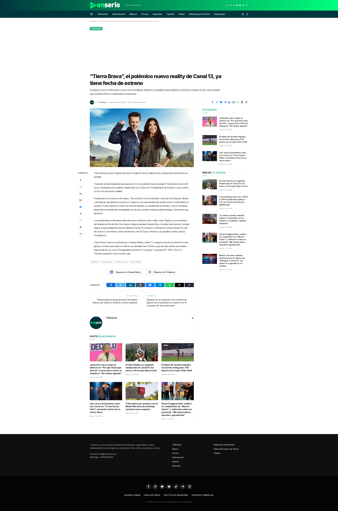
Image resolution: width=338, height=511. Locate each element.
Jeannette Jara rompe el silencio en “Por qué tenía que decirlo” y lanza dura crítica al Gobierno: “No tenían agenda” (106, 369)
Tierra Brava (135, 262)
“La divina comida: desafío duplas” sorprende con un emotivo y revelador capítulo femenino (232, 219)
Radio (182, 14)
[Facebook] (80, 180)
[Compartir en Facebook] (212, 102)
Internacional (118, 14)
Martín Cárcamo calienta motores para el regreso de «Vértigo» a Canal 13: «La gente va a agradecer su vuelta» (232, 260)
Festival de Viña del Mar (224, 445)
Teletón (217, 453)
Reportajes (219, 14)
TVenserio (102, 102)
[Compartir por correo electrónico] (234, 102)
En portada (209, 109)
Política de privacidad (176, 495)
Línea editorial (152, 495)
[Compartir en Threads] (242, 102)
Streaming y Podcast (199, 14)
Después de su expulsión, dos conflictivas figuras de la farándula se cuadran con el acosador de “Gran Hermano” (167, 302)
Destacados (107, 262)
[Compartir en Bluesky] (221, 102)
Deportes (157, 14)
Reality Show (121, 262)
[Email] (80, 200)
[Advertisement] (169, 51)
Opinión (170, 14)
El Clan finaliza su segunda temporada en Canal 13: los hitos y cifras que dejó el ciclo (141, 367)
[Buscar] (242, 14)
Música (133, 14)
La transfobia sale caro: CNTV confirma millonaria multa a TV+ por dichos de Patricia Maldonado (233, 201)
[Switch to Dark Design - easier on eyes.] (247, 14)
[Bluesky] (80, 207)
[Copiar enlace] (246, 102)
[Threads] (80, 227)
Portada (93, 21)
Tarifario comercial (202, 495)
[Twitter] (80, 186)
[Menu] (91, 14)
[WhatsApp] (80, 220)
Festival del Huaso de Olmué (226, 449)
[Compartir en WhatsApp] (238, 102)
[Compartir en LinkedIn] (229, 102)
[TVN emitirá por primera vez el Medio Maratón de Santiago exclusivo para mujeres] (142, 391)
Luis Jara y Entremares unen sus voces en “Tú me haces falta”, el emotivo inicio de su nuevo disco (105, 407)
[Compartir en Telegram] (225, 102)
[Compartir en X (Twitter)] (217, 102)
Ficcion (144, 14)
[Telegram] (80, 213)
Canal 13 (95, 262)
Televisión (102, 14)
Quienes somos (132, 495)
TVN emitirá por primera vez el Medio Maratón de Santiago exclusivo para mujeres (142, 406)
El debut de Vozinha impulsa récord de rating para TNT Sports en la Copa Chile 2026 (176, 367)
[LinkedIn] (80, 193)
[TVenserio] (105, 5)
